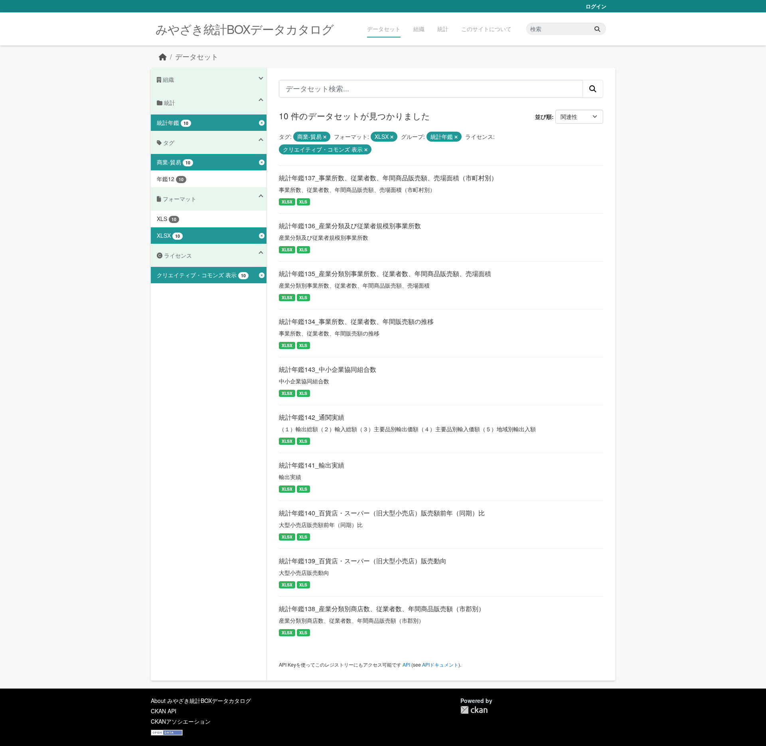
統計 (442, 29)
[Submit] (597, 29)
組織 (418, 29)
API (406, 664)
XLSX (287, 202)
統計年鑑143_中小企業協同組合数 (327, 369)
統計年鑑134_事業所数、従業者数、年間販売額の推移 (356, 321)
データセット (384, 29)
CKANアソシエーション (181, 721)
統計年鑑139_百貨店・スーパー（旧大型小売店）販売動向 (362, 560)
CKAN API (163, 711)
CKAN (474, 710)
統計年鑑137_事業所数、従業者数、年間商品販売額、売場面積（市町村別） (388, 177)
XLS (303, 202)
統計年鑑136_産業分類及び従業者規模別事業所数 (350, 225)
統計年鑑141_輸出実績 (311, 465)
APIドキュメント (440, 664)
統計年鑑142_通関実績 (311, 417)
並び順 (543, 116)
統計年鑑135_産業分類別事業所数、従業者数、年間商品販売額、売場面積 (385, 273)
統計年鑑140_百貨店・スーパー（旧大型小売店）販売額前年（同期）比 (382, 512)
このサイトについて (486, 29)
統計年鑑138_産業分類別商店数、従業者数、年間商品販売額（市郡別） (382, 608)
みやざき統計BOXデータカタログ (245, 28)
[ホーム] (163, 56)
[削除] (324, 137)
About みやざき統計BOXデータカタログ (201, 701)
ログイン (596, 6)
